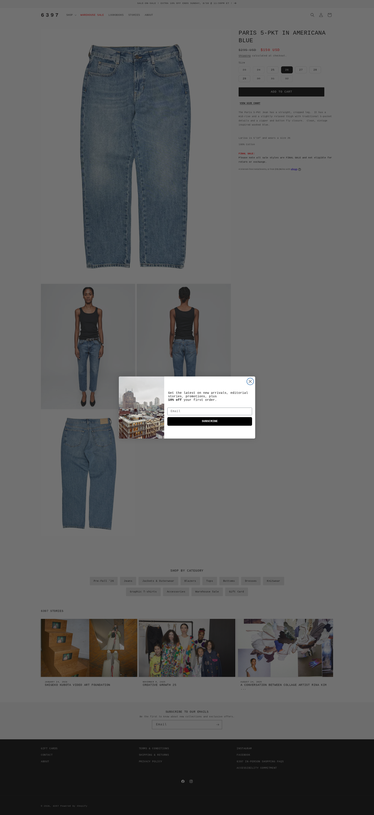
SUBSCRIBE (210, 421)
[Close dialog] (250, 381)
